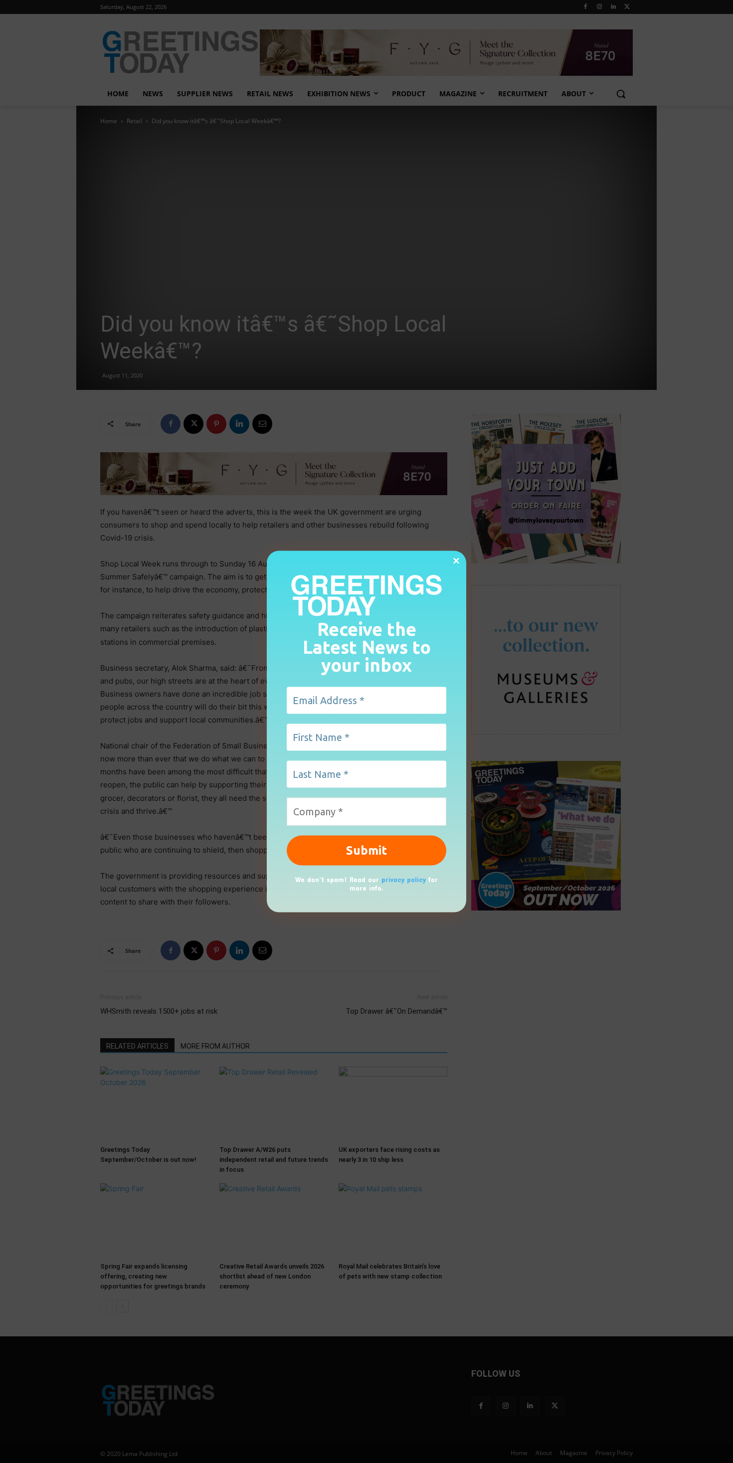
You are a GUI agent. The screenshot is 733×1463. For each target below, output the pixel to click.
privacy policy (403, 879)
